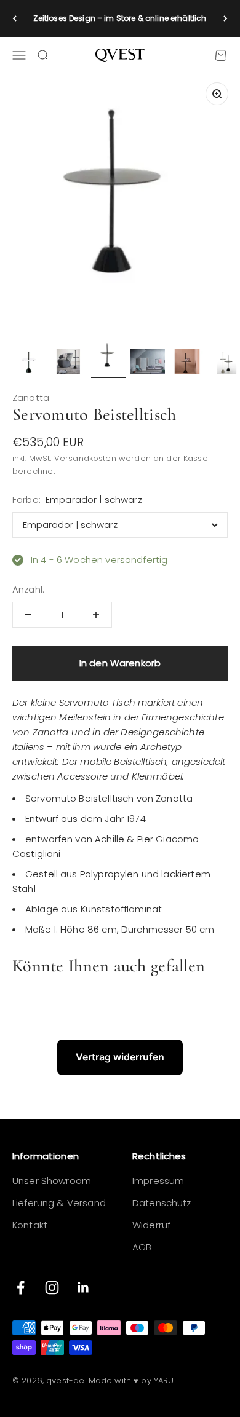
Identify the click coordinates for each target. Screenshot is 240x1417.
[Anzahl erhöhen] (96, 614)
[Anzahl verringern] (28, 614)
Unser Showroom (51, 1180)
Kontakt (29, 1224)
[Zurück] (14, 18)
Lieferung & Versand (59, 1202)
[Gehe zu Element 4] (147, 363)
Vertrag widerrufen (120, 1057)
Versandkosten (85, 458)
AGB (141, 1247)
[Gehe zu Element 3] (108, 358)
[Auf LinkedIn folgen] (83, 1287)
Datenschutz (161, 1202)
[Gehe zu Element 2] (69, 363)
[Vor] (225, 18)
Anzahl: (28, 589)
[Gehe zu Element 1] (29, 363)
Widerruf (151, 1224)
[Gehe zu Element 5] (187, 363)
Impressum (158, 1180)
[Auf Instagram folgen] (52, 1287)
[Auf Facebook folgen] (20, 1287)
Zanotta (30, 397)
